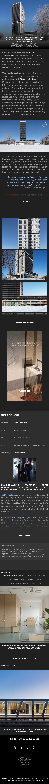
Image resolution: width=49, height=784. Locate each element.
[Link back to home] (24, 740)
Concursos (12, 579)
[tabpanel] (24, 623)
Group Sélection (28, 79)
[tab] (10, 575)
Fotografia (28, 583)
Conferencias (26, 579)
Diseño (39, 579)
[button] (4, 623)
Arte (21, 575)
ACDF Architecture (20, 423)
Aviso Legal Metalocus (39, 778)
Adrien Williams (19, 453)
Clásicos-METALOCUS (35, 575)
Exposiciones (14, 583)
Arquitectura (10, 575)
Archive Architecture (25, 659)
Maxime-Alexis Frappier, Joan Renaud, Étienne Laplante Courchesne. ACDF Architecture (24, 487)
